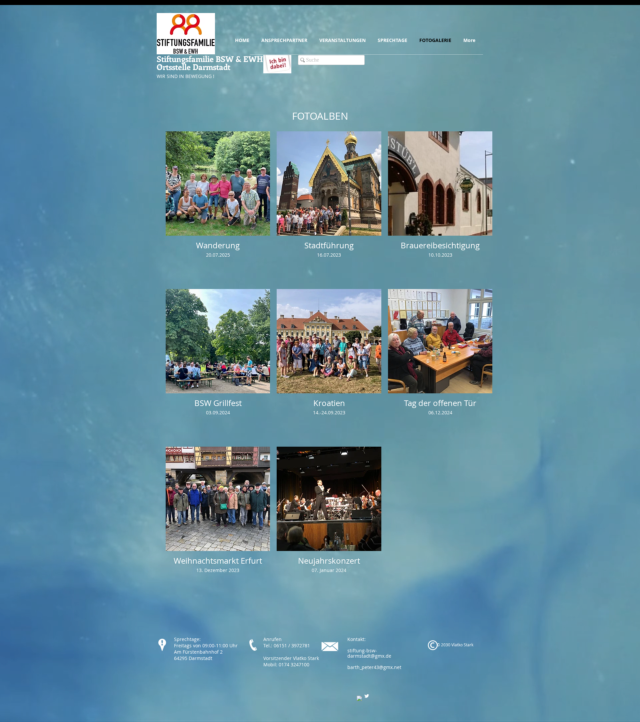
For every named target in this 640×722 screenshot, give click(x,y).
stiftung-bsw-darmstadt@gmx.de (369, 653)
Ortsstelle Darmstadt (193, 66)
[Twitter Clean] (366, 696)
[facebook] (359, 698)
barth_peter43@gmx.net (374, 667)
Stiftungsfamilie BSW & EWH (210, 58)
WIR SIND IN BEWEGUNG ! (185, 76)
